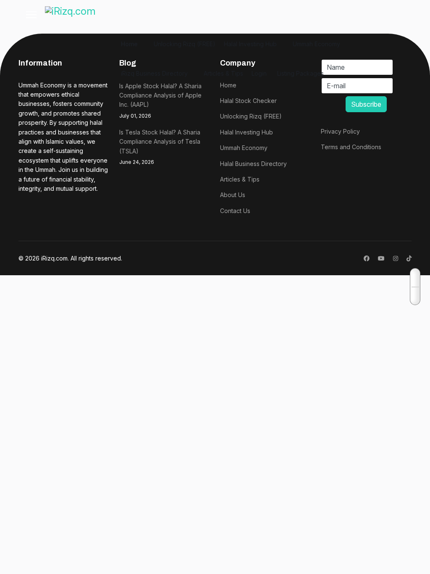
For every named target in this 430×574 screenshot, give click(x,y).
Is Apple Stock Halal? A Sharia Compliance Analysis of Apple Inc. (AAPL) (160, 100)
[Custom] (409, 258)
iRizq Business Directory (154, 73)
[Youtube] (381, 258)
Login (259, 73)
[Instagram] (395, 258)
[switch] (415, 286)
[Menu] (31, 14)
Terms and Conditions (351, 146)
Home (129, 43)
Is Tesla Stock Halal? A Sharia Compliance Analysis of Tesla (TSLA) (159, 147)
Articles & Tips (223, 73)
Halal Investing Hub (250, 43)
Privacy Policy (340, 131)
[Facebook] (367, 258)
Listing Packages (300, 73)
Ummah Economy (316, 43)
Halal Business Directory (253, 163)
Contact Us (235, 210)
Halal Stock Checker (248, 100)
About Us (232, 194)
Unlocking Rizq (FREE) (184, 43)
